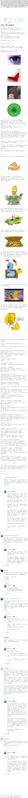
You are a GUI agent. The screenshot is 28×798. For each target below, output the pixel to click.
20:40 (16, 616)
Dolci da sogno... (18, 125)
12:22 (20, 535)
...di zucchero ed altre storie (15, 124)
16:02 (16, 549)
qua (13, 43)
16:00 (16, 491)
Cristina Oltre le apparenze (11, 536)
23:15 (10, 637)
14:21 (9, 570)
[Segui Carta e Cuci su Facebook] (14, 18)
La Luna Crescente (13, 50)
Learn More (14, 7)
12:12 (19, 477)
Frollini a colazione (8, 347)
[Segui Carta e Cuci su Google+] (14, 19)
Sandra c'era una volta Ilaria (12, 599)
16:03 (16, 585)
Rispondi (6, 485)
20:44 (16, 701)
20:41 (16, 648)
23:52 (10, 668)
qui (13, 40)
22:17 (21, 598)
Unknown (6, 669)
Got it (20, 7)
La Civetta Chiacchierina (10, 478)
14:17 (16, 752)
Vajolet (6, 571)
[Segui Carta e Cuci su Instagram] (14, 21)
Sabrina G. (10, 491)
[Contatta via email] (14, 22)
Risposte (7, 488)
